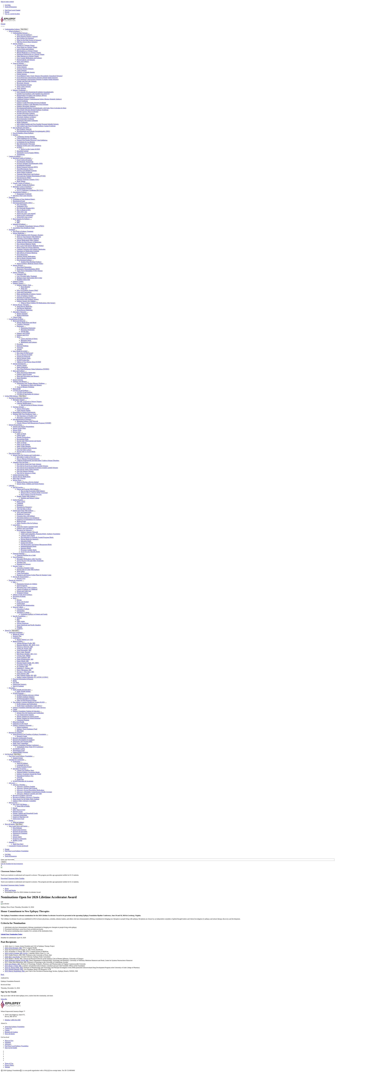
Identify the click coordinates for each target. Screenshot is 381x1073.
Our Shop (16, 682)
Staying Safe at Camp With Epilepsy (28, 569)
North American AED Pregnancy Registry (30, 235)
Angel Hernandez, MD (24, 650)
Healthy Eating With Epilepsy (26, 496)
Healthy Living (17, 840)
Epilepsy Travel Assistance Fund (27, 729)
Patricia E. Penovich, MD (25, 647)
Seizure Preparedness (15, 425)
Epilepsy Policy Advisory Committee (24, 801)
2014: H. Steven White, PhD (14, 967)
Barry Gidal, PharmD (23, 652)
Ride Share (20, 731)
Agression (20, 347)
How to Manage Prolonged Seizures (28, 459)
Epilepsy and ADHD (23, 333)
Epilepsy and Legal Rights (25, 528)
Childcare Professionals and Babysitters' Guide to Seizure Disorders (38, 460)
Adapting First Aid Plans (20, 462)
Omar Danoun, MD (23, 673)
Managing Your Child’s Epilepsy (27, 587)
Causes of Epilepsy (15, 156)
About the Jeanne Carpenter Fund (27, 527)
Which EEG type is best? (24, 217)
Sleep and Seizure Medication (26, 372)
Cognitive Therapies (23, 324)
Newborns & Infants (19, 596)
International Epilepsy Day (25, 776)
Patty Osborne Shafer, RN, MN (26, 675)
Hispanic (19, 627)
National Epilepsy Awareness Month (28, 772)
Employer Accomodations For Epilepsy (29, 519)
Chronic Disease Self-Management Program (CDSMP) (34, 423)
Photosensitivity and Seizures (26, 60)
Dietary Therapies (18, 272)
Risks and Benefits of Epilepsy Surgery (29, 294)
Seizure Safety (17, 837)
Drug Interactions (22, 254)
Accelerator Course (19, 749)
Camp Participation (23, 573)
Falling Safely (21, 435)
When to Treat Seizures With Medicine (29, 237)
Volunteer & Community (16, 760)
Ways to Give (13, 802)
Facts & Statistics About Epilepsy (23, 133)
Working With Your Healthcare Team (24, 414)
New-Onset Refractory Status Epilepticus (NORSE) (33, 369)
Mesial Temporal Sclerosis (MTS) (27, 167)
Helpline (7, 1020)
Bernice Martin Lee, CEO (25, 639)
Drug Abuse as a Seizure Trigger (27, 47)
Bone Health (17, 389)
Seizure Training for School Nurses (28, 716)
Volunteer (8, 1042)
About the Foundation (16, 632)
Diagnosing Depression (28, 328)
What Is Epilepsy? (14, 31)
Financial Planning (18, 553)
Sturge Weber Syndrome (24, 172)
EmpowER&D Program (20, 752)
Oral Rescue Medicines (24, 308)
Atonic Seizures (22, 67)
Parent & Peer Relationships (25, 605)
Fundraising (16, 761)
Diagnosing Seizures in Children (27, 584)
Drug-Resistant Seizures (24, 85)
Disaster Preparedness (23, 437)
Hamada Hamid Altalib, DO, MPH (28, 663)
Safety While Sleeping (24, 446)
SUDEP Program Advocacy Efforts (28, 695)
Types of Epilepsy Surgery (25, 296)
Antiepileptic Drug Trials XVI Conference (30, 747)
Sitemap (7, 1067)
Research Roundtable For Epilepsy (24, 740)
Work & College (18, 607)
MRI (18, 222)
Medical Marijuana (22, 315)
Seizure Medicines (18, 233)
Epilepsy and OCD (23, 335)
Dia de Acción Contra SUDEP (30, 149)
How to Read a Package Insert (26, 258)
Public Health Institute (24, 691)
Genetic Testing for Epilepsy (26, 185)
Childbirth (20, 503)
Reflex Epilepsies (22, 122)
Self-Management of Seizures (22, 419)
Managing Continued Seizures (26, 417)
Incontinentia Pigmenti (24, 165)
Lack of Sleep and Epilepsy (25, 49)
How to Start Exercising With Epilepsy (33, 491)
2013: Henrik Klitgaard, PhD (14, 969)
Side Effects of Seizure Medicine (27, 253)
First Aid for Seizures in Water (26, 473)
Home (7, 888)
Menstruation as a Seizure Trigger (27, 51)
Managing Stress (26, 340)
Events (11, 820)
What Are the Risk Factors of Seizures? (29, 40)
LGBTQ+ (20, 628)
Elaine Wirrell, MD (23, 661)
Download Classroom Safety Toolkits (12, 878)
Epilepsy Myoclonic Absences (26, 106)
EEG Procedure (22, 204)
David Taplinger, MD (23, 657)
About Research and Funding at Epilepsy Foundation (29, 734)
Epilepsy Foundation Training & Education (26, 711)
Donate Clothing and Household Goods (25, 813)
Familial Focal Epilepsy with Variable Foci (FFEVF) (33, 94)
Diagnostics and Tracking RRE (22, 741)
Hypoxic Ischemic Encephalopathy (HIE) (30, 163)
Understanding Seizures (20, 33)
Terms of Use (9, 1063)
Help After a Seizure (19, 478)
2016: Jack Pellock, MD (12, 964)
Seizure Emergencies (19, 364)
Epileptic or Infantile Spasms (26, 72)
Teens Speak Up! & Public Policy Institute (26, 799)
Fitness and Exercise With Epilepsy (28, 489)
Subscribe (4, 999)
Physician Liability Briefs (29, 550)
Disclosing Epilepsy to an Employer (28, 518)
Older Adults (21, 621)
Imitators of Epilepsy (19, 224)
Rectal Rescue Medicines (24, 310)
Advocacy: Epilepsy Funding (26, 786)
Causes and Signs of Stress (29, 338)
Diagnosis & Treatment (20, 833)
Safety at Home (21, 442)
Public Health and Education (22, 690)
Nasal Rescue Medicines (24, 306)
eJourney (11, 842)
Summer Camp (17, 566)
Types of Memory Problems (25, 387)
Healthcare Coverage (23, 514)
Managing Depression (27, 330)
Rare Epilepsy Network (24, 129)
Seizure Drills (17, 430)
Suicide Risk (25, 331)
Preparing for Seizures (24, 564)
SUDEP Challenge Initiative (25, 697)
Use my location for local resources (12, 864)
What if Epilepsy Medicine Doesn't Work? (30, 263)
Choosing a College (23, 609)
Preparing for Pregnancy (24, 507)
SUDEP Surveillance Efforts (26, 698)
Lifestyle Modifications (24, 403)
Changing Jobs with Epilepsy (26, 516)
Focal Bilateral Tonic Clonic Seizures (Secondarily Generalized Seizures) (39, 76)
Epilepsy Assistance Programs (22, 725)
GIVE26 (19, 777)
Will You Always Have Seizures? (27, 42)
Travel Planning (18, 557)
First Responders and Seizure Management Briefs (36, 544)
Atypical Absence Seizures (25, 69)
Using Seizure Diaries (23, 410)
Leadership (16, 638)
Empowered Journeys (19, 684)
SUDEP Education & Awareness (23, 781)
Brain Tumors (21, 181)
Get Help (8, 5)
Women (19, 618)
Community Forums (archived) (18, 846)
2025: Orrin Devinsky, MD (13, 948)
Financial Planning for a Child (26, 555)
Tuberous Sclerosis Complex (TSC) (28, 179)
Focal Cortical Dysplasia (24, 160)
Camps (15, 709)
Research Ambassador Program (22, 738)
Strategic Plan (17, 636)
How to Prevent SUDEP (24, 355)
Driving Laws (21, 578)
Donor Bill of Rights (23, 806)
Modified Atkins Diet (23, 279)
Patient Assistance (22, 727)
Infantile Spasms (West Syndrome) (27, 111)
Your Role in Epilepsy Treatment (23, 231)
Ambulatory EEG (22, 206)
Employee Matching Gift (20, 817)
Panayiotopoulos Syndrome (25, 119)
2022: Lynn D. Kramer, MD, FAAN (16, 953)
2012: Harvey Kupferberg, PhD (15, 971)
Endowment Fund (18, 819)
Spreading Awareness (19, 768)
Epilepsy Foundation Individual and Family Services (29, 707)
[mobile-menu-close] (3, 26)
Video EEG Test (22, 212)
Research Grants (22, 736)
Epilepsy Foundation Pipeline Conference (26, 745)
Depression (20, 326)
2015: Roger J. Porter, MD (13, 966)
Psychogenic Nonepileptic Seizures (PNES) (30, 226)
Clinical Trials (17, 317)
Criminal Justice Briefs (28, 535)
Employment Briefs (27, 543)
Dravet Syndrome (22, 101)
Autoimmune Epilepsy (20, 192)
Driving (19, 600)
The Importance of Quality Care (27, 416)
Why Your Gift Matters (20, 804)
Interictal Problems (22, 346)
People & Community (19, 838)
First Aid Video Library (24, 450)
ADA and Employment (24, 512)
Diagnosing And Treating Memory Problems (31, 383)
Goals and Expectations (24, 292)
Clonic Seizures (21, 70)
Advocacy (12, 783)
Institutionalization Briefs (28, 546)
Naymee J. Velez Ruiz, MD (25, 672)
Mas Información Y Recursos (26, 144)
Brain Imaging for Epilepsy (21, 219)
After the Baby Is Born (24, 509)
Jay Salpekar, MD (22, 666)
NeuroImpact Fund (19, 750)
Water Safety (21, 571)
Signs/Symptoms (22, 586)
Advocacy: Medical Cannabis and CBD (29, 793)
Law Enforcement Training (25, 715)
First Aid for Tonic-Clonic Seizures (28, 469)
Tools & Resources (11, 7)
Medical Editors (18, 641)
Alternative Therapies (19, 312)
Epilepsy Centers (18, 281)
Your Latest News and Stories (18, 826)
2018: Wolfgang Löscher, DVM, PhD (16, 960)
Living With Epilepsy (11, 396)
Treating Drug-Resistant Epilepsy (31, 262)
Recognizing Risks (22, 439)
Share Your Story (18, 844)
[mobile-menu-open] (1, 26)
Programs (12, 688)
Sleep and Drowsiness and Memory (28, 376)
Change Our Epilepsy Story (25, 770)
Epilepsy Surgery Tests (24, 285)
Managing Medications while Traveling (29, 559)
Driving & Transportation (21, 577)
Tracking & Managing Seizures (18, 398)
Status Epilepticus (22, 367)
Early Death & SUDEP (20, 351)
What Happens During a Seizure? (27, 36)
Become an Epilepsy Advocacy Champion (26, 797)
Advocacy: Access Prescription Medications (30, 790)
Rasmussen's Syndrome (24, 194)
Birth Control (21, 501)
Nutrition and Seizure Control (30, 498)
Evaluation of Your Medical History (24, 199)
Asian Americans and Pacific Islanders (29, 625)
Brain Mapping (25, 287)
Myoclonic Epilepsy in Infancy (26, 117)
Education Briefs (26, 541)
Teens (14, 598)
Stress (18, 337)
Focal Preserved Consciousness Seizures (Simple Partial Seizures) (37, 77)
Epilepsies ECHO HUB (20, 723)
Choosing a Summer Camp (25, 568)
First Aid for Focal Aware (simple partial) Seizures (32, 466)
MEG (18, 220)
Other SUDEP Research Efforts (27, 700)
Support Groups (18, 758)
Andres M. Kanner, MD (24, 648)
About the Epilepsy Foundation (14, 1027)
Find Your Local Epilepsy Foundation (20, 756)
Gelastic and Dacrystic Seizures (26, 81)
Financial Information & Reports (23, 679)
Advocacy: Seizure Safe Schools (27, 788)
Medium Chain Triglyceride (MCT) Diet (29, 278)
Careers (7, 1030)
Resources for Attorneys (24, 530)
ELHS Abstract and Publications (27, 704)
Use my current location (12, 14)
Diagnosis (12, 197)
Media (15, 681)
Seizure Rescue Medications (21, 476)
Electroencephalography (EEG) (22, 203)
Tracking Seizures (18, 407)
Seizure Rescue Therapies (21, 305)
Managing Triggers (19, 400)
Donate (7, 12)
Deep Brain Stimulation (24, 267)
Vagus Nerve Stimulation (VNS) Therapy (30, 271)
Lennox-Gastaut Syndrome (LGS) (27, 115)
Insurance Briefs (26, 548)
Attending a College (23, 612)
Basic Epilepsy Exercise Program (31, 494)
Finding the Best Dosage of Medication (29, 242)
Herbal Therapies (22, 313)
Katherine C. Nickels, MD (25, 668)
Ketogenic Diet (21, 274)
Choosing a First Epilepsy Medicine (28, 238)
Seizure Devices (18, 265)
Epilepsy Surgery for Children (26, 301)
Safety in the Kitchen (23, 444)
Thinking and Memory (20, 381)
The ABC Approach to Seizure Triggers (29, 401)
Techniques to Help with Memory (31, 385)
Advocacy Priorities (19, 785)
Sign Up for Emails (11, 1048)
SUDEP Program (18, 693)
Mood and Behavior (19, 321)
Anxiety (19, 349)
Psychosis (20, 344)
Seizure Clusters (22, 365)
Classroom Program (23, 720)
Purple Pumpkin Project (24, 767)
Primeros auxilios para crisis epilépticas (29, 145)
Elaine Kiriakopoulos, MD (25, 659)
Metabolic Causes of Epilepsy (22, 187)
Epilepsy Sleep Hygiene (24, 374)
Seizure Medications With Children (28, 240)
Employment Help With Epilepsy (23, 510)
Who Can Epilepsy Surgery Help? (27, 290)
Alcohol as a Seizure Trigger (26, 45)
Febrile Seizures (22, 74)
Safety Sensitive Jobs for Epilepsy (27, 523)
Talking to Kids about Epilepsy (22, 594)
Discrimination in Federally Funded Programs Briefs (37, 537)
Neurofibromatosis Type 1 (25, 169)
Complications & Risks (16, 319)
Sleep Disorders (22, 378)
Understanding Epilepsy (12, 29)
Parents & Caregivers (15, 580)
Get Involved (9, 754)
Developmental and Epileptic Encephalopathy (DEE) (33, 131)
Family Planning (18, 500)
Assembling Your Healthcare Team (24, 228)
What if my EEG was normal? (26, 213)
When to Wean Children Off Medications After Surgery (38, 303)
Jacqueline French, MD (24, 664)
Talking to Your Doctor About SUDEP (29, 362)
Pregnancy (20, 505)
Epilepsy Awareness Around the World (29, 774)
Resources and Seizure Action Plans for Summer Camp (34, 575)
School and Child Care (24, 591)
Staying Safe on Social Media (26, 451)
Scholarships (21, 611)
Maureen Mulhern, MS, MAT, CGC (28, 645)
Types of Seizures (18, 63)
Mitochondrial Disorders (24, 188)
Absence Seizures (22, 65)
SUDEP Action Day (23, 360)
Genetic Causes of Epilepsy (21, 183)
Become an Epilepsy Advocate (22, 795)
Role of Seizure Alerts (23, 358)
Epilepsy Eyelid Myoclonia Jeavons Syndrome (31, 102)
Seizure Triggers (18, 43)
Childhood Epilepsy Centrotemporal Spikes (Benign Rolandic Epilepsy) (39, 99)
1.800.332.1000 (15, 1020)
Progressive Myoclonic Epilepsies (27, 120)
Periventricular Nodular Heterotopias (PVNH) (31, 176)
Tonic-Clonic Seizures (24, 86)
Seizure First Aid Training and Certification (26, 455)
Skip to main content (7, 1)
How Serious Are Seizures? (25, 38)
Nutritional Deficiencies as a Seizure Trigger (30, 54)
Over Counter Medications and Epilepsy (29, 58)
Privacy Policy (9, 1065)
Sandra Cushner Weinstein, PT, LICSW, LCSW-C (32, 677)
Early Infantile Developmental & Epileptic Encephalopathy (35, 92)
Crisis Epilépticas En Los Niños (27, 138)
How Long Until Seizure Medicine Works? (30, 246)
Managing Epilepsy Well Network (27, 421)
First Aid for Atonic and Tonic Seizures (29, 464)
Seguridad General (22, 151)
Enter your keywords (7, 859)
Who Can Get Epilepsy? (24, 35)
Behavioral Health (18, 722)
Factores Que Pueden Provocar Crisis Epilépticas (32, 140)
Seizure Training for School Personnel (28, 718)
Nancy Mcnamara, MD (24, 670)
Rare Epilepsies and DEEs (21, 128)
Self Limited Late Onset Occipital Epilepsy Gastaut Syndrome (36, 126)
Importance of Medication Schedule (28, 251)
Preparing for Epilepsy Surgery (26, 297)
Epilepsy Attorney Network (29, 532)
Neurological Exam (19, 201)
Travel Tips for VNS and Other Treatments (30, 560)
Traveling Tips (21, 562)
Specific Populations (19, 616)
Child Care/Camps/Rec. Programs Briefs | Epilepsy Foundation (40, 534)
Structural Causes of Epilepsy (22, 158)
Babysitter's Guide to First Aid (26, 457)
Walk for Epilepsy (22, 763)
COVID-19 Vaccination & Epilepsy (28, 394)
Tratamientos (21, 154)
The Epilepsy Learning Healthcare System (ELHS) (29, 702)
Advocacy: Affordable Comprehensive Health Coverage (34, 792)
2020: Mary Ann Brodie (12, 957)
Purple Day (20, 779)
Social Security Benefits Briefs (30, 552)
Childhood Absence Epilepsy (26, 97)
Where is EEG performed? (25, 215)
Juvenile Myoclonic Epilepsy (26, 113)
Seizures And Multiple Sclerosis (27, 170)
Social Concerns (18, 380)
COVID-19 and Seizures (24, 392)
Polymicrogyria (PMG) (24, 178)
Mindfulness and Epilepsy (29, 342)
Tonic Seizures (21, 88)
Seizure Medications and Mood (26, 322)
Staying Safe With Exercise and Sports (29, 441)
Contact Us (8, 1028)
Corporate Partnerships (20, 815)
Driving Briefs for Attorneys (29, 539)
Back (2, 974)
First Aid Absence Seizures (25, 471)
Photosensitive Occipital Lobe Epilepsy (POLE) (32, 95)
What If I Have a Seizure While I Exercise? (34, 493)
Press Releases (17, 828)
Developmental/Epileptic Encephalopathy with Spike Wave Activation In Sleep (41, 108)
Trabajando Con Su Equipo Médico (28, 153)
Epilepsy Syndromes (19, 90)
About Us (8, 630)
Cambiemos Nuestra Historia (26, 136)
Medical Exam (21, 521)
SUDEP (19, 147)
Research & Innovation (20, 831)
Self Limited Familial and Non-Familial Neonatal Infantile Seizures (38, 124)
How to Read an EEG (24, 210)
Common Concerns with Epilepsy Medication (31, 249)
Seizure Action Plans (19, 428)
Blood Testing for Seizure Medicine (28, 247)
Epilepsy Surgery (18, 283)
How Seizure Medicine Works (26, 244)
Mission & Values (18, 634)
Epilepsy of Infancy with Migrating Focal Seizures (32, 104)
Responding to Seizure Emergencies (24, 412)
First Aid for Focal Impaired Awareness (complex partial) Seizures (37, 468)
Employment (21, 603)
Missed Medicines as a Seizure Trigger (29, 52)
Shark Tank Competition (20, 743)
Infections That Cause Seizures (22, 195)
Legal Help (16, 525)
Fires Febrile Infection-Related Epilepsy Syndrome (32, 110)
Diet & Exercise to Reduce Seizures (32, 405)
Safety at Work (21, 434)
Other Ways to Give (19, 810)
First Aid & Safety (14, 453)
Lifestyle (11, 485)
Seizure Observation (23, 409)
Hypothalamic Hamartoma (25, 161)
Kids (14, 582)
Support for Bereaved (23, 356)
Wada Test (24, 288)
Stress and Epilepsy (23, 61)
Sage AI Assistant (18, 686)
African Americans (22, 623)
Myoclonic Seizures (23, 83)
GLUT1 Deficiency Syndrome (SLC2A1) (30, 190)
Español (15, 135)
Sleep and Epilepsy (19, 371)
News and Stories (10, 890)
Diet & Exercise (18, 487)
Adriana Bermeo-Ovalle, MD (26, 643)
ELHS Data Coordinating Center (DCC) (29, 706)
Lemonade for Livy (23, 765)
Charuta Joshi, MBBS (23, 656)
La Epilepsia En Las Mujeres (26, 142)
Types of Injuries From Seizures (27, 448)
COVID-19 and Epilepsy (20, 390)
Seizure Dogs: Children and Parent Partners (30, 484)
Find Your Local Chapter (12, 10)
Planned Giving (18, 811)
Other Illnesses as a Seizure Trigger (28, 56)
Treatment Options (22, 593)
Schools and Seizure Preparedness (23, 426)
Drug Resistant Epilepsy (24, 260)
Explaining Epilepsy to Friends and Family (34, 614)
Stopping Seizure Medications (26, 256)
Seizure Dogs (17, 480)
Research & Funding (15, 732)
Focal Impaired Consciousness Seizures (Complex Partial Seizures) (38, 79)
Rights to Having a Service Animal (27, 482)
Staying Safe (17, 432)
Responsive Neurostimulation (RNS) (28, 269)
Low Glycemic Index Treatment (27, 276)
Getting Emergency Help (20, 475)
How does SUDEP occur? (25, 353)
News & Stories (10, 824)
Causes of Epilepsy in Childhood (27, 589)
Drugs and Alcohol (23, 602)
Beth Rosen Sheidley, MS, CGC (27, 654)
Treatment (12, 229)
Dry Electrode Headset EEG (26, 208)
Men (18, 619)
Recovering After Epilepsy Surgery (28, 299)
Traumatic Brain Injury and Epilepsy (28, 174)
